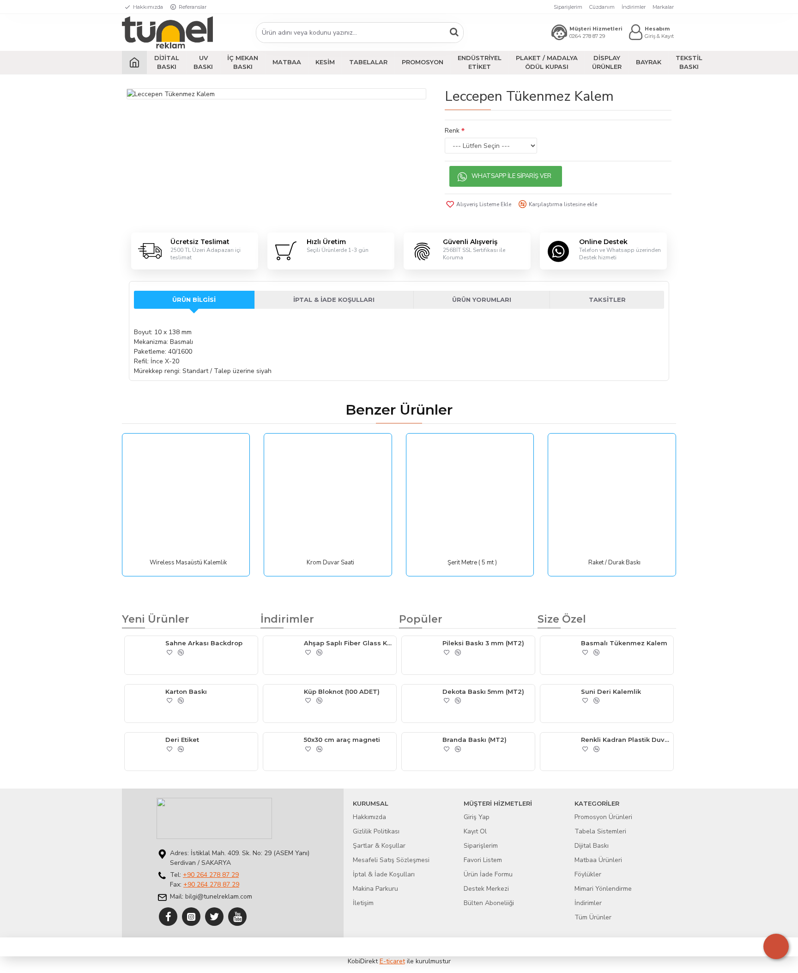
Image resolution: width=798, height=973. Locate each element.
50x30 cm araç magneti (342, 739)
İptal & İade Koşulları (334, 299)
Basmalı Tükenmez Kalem (624, 643)
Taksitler (607, 299)
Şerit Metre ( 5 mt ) (472, 563)
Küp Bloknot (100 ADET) (342, 691)
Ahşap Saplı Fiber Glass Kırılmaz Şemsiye (348, 643)
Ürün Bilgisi (194, 299)
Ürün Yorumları (481, 299)
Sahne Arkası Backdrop (203, 643)
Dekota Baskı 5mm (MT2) (483, 691)
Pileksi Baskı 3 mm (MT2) (483, 643)
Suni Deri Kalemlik (611, 691)
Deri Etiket (182, 739)
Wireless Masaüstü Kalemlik (188, 563)
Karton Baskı (186, 691)
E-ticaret (392, 961)
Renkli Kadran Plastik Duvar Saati (625, 739)
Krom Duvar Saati (330, 563)
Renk (452, 130)
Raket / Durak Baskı (614, 563)
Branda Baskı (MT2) (474, 739)
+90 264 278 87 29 (211, 874)
